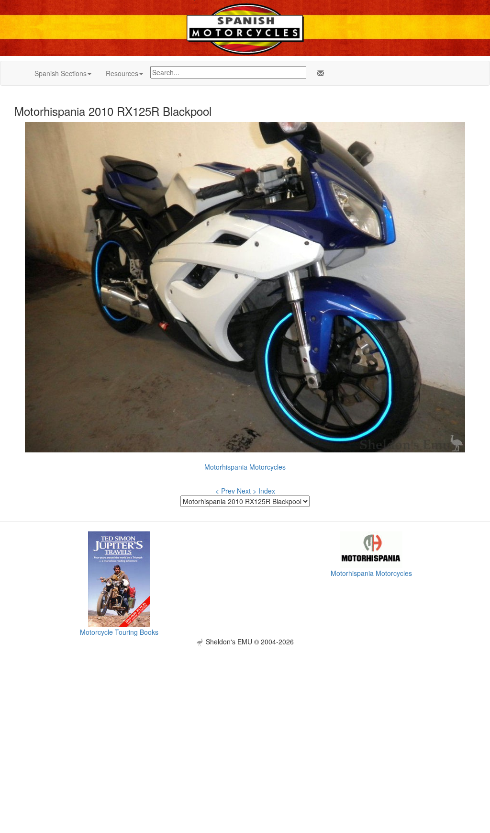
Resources (122, 73)
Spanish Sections (60, 73)
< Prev (225, 490)
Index (266, 490)
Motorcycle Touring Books (119, 632)
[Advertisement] (245, 713)
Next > (246, 490)
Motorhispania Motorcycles (245, 467)
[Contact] (318, 73)
